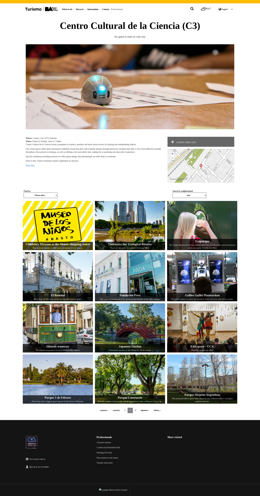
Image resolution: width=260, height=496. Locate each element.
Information (93, 9)
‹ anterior (116, 410)
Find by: (27, 191)
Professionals (117, 9)
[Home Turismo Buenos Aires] (41, 9)
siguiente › (145, 410)
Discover (80, 9)
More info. (30, 165)
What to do (67, 9)
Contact (105, 9)
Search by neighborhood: (183, 191)
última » (157, 410)
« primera (103, 410)
